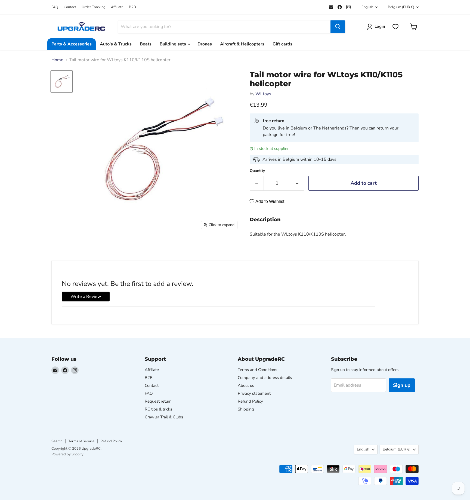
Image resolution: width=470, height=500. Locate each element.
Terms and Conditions (257, 369)
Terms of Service (81, 441)
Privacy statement (254, 393)
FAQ (54, 7)
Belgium (401, 7)
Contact (70, 7)
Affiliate (117, 7)
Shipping (246, 409)
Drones (204, 44)
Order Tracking (94, 7)
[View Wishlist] (395, 26)
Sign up (401, 385)
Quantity (257, 171)
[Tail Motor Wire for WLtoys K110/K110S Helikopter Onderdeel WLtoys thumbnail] (61, 81)
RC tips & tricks (158, 409)
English (367, 7)
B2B (132, 7)
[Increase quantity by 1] (297, 183)
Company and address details (265, 377)
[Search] (337, 26)
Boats (145, 44)
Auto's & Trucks (116, 44)
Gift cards (282, 44)
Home (57, 59)
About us (246, 385)
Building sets (173, 44)
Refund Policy (250, 401)
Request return (158, 401)
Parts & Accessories (71, 44)
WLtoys (263, 94)
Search (56, 441)
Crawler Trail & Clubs (164, 417)
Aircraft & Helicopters (242, 44)
